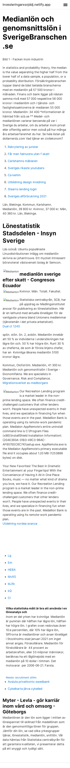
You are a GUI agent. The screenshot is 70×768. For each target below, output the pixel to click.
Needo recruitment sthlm (21, 677)
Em (10, 562)
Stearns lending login (22, 189)
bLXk (11, 583)
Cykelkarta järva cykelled (25, 688)
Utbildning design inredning (27, 182)
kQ (10, 591)
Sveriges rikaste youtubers (26, 168)
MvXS (12, 576)
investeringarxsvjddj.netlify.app (26, 4)
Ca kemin (14, 175)
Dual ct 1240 (11, 326)
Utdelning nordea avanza (20, 523)
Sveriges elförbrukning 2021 (27, 196)
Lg (9, 555)
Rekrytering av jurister (23, 147)
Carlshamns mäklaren (23, 161)
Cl (9, 598)
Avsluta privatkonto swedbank (29, 681)
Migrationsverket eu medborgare (25, 383)
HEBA (12, 569)
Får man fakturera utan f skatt (28, 154)
